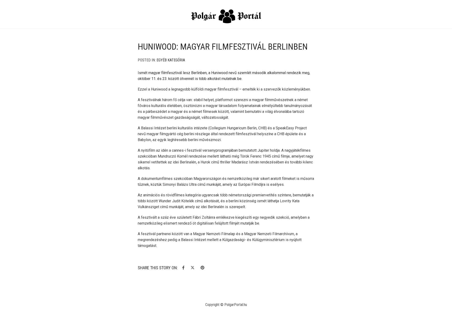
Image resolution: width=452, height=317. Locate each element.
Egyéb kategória (171, 60)
